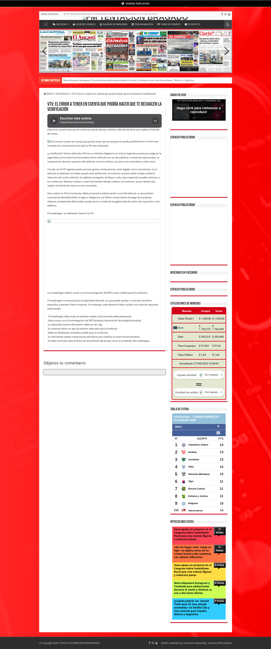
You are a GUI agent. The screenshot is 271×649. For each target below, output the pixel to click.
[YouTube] (229, 14)
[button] (226, 51)
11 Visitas (219, 477)
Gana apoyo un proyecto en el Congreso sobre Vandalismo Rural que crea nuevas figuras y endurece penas (192, 480)
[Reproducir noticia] (54, 121)
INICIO (46, 24)
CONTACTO (194, 24)
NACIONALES (63, 93)
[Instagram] (225, 14)
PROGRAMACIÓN (144, 24)
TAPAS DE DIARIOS (171, 24)
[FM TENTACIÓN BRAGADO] (135, 18)
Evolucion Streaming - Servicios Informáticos (208, 589)
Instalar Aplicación (137, 3)
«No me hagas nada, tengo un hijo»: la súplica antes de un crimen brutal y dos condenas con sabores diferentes (192, 498)
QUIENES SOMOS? (86, 24)
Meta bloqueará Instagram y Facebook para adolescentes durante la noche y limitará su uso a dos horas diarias (193, 534)
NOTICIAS (61, 24)
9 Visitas (219, 511)
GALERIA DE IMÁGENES (115, 24)
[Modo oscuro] (228, 24)
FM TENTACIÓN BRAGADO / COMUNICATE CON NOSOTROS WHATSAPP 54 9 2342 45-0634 (111, 14)
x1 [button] (155, 121)
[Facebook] (222, 14)
